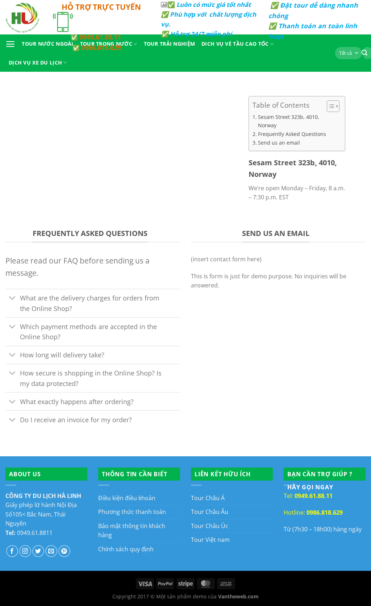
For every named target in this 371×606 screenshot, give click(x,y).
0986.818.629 (101, 47)
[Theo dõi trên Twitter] (38, 551)
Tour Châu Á (208, 498)
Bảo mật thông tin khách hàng (131, 530)
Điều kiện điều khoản (126, 498)
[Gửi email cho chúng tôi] (51, 551)
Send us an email (279, 142)
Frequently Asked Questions (292, 133)
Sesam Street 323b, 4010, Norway (288, 121)
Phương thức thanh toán (132, 512)
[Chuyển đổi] (12, 299)
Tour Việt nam (210, 540)
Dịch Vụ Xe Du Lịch (35, 62)
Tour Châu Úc (209, 526)
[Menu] (10, 44)
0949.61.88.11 (100, 37)
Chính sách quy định (126, 549)
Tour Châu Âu (209, 512)
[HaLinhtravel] (23, 17)
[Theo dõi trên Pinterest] (64, 551)
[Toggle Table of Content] (329, 106)
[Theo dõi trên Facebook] (12, 551)
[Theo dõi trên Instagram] (25, 551)
